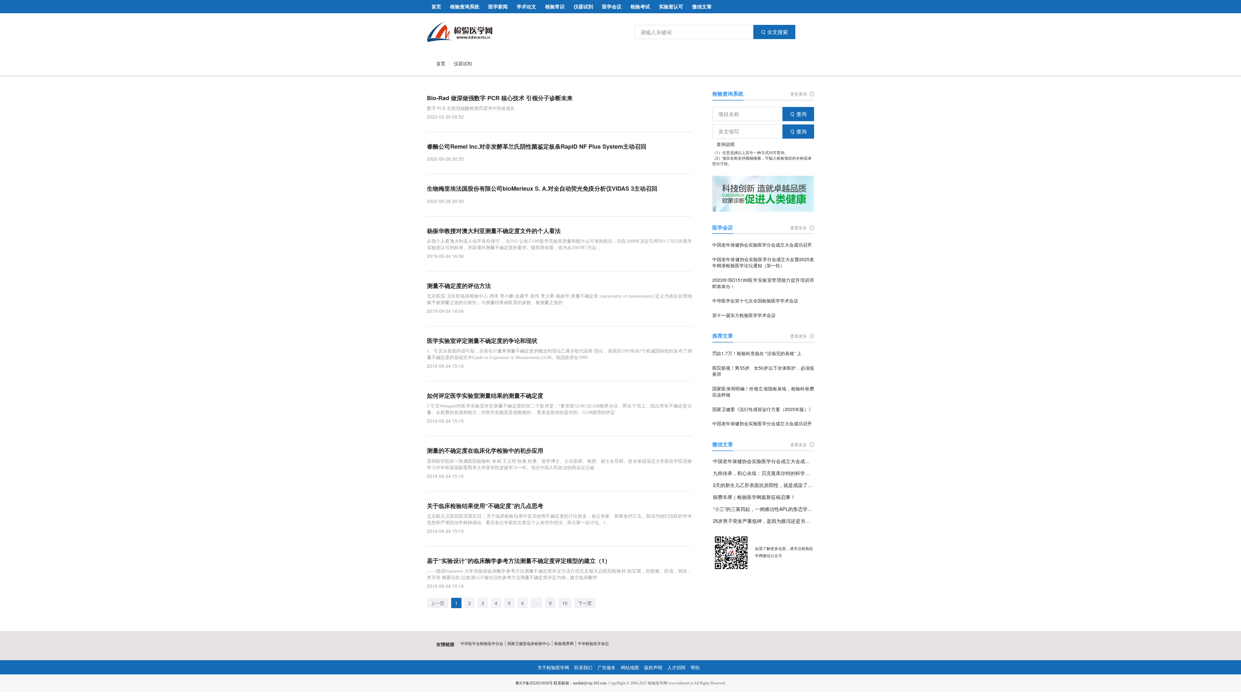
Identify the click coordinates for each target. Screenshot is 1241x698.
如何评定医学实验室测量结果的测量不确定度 (485, 396)
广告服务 (607, 667)
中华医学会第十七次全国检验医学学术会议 (755, 301)
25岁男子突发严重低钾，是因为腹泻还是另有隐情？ (763, 520)
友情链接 (445, 644)
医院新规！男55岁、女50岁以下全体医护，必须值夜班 (763, 371)
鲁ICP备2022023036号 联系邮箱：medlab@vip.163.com (561, 683)
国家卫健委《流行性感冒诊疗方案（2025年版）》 (762, 409)
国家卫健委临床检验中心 (528, 643)
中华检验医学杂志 (593, 643)
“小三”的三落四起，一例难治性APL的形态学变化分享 (763, 508)
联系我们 (583, 667)
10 (564, 603)
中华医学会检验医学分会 (482, 643)
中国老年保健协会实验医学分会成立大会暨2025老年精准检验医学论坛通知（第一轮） (763, 262)
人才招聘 (676, 667)
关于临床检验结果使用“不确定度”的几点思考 (485, 506)
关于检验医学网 (553, 667)
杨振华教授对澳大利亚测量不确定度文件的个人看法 (494, 231)
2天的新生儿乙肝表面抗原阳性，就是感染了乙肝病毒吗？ (763, 484)
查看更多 (799, 228)
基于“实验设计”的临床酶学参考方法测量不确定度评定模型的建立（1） (518, 561)
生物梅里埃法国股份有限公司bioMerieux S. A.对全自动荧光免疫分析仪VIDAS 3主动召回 (542, 189)
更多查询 (799, 94)
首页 (440, 63)
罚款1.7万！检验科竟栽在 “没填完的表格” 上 (756, 353)
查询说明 (725, 144)
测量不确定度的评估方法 (459, 286)
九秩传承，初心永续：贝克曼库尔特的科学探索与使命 (763, 473)
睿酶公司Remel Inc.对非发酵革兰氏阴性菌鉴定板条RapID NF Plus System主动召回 (536, 147)
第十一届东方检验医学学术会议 (744, 315)
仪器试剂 (463, 63)
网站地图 (630, 667)
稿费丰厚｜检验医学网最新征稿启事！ (754, 496)
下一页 (585, 603)
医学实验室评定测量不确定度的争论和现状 (482, 341)
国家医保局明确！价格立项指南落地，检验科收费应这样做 (763, 392)
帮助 (695, 667)
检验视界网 (564, 643)
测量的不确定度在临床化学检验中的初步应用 (485, 451)
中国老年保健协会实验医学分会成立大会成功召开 (762, 245)
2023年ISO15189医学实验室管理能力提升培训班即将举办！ (763, 283)
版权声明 (653, 667)
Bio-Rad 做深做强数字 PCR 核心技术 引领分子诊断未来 (500, 98)
